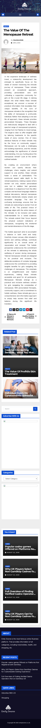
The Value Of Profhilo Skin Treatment (20, 372)
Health (6, 26)
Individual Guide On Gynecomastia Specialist (19, 394)
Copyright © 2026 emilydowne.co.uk (18, 722)
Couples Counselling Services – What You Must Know (20, 352)
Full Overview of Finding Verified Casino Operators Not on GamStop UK (20, 594)
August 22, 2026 (13, 552)
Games (7, 544)
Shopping (5, 698)
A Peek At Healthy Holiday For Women (28, 316)
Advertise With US (8, 693)
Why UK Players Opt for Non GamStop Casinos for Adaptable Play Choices (20, 616)
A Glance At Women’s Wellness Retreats (11, 317)
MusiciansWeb (18, 40)
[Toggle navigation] (20, 14)
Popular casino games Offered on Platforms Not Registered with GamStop (20, 549)
